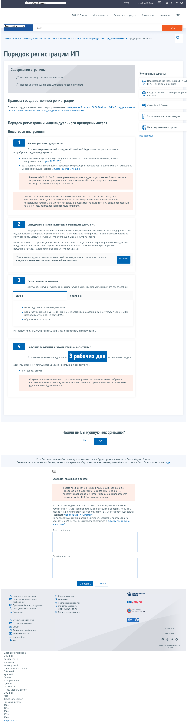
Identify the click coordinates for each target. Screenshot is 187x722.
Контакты (165, 15)
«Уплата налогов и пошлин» (67, 168)
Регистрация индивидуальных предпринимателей (101, 38)
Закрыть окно (11, 720)
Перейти (123, 258)
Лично (20, 296)
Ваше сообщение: (62, 530)
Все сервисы (146, 135)
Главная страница (12, 38)
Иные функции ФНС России (37, 38)
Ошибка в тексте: (61, 556)
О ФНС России (79, 15)
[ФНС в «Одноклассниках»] (172, 3)
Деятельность (100, 15)
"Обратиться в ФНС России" (78, 514)
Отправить (85, 583)
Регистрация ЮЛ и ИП (63, 38)
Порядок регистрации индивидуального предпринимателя (52, 84)
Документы (148, 15)
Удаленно (76, 296)
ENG (178, 15)
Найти (172, 28)
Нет (85, 440)
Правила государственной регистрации (41, 77)
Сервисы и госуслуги (125, 15)
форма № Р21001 (51, 161)
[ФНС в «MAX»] (181, 3)
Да (100, 440)
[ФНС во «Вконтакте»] (167, 3)
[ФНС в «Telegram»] (176, 3)
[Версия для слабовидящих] (127, 2)
